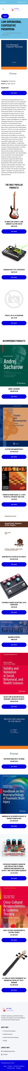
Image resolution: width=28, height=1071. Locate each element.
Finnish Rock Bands (9, 1031)
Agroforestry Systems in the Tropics (14, 557)
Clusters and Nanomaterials (14, 449)
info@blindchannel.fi (21, 2)
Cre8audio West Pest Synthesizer (14, 270)
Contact (10, 1066)
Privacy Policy (11, 1068)
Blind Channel (8, 1034)
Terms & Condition (18, 1066)
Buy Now (14, 93)
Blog (5, 1040)
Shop (5, 16)
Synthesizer (12, 81)
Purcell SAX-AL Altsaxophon (14, 315)
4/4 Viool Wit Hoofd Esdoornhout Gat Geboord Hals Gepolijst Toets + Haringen (14, 980)
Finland (4, 2)
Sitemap (18, 1068)
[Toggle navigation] (3, 9)
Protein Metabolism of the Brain (14, 759)
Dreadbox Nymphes (14, 637)
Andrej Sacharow (14, 389)
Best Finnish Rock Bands (11, 1037)
